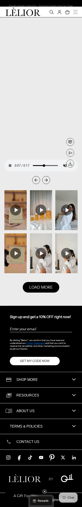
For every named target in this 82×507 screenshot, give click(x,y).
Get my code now (35, 361)
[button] (25, 495)
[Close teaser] (44, 491)
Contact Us (27, 442)
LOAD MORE (41, 287)
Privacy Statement (35, 343)
